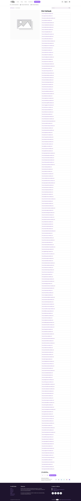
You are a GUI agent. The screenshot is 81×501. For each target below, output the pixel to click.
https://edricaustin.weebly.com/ (47, 169)
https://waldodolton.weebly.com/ (47, 52)
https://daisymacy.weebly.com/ (47, 345)
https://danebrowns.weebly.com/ (47, 267)
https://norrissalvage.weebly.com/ (47, 82)
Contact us (12, 495)
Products (11, 490)
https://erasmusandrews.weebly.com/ (48, 164)
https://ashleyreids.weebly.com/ (47, 38)
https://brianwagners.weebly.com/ (48, 258)
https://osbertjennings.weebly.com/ (48, 269)
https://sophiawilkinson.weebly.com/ (48, 402)
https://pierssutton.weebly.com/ (47, 134)
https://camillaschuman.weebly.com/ (48, 178)
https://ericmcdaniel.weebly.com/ (47, 226)
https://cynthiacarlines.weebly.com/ (48, 157)
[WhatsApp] (64, 479)
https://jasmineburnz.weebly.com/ (47, 187)
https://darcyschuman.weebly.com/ (48, 356)
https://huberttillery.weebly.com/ (47, 228)
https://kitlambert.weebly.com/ (47, 425)
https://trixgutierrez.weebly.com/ (47, 13)
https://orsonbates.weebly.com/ (47, 395)
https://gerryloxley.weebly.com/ (47, 15)
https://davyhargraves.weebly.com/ (48, 400)
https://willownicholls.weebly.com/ (47, 139)
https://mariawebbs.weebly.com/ (47, 260)
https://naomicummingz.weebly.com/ (48, 457)
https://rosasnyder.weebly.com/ (47, 242)
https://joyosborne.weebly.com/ (47, 59)
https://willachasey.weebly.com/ (47, 313)
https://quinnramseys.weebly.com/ (48, 363)
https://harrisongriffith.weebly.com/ (48, 102)
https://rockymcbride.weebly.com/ (48, 393)
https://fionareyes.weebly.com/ (47, 114)
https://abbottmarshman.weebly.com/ (48, 219)
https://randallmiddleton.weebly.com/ (48, 384)
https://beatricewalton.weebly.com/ (48, 324)
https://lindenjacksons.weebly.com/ (48, 118)
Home (11, 488)
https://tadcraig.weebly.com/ (47, 166)
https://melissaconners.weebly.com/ (48, 306)
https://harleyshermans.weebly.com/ (48, 217)
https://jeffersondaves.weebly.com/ (48, 448)
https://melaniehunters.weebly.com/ (48, 281)
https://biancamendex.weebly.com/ (48, 93)
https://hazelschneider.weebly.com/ (48, 299)
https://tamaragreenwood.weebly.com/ (48, 409)
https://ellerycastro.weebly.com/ (47, 194)
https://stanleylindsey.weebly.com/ (48, 237)
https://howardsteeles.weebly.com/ (48, 407)
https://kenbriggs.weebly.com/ (47, 283)
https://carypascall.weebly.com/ (47, 109)
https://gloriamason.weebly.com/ (47, 276)
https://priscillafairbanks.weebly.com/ (48, 66)
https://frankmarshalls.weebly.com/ (48, 244)
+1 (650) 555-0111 (56, 490)
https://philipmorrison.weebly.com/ (48, 196)
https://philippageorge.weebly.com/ (48, 322)
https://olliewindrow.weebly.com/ (47, 221)
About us (11, 489)
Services (11, 491)
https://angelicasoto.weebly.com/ (47, 98)
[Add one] (47, 475)
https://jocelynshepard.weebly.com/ (48, 288)
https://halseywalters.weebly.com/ (48, 77)
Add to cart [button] (53, 475)
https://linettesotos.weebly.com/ (47, 84)
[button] (62, 2)
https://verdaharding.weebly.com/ (47, 301)
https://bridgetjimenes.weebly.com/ (48, 361)
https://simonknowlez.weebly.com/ (48, 249)
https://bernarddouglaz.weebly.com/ (48, 212)
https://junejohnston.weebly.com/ (47, 173)
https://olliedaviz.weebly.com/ (47, 20)
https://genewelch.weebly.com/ (47, 464)
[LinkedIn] (61, 479)
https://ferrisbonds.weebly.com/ (47, 47)
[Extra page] (61, 493)
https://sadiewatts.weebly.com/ (47, 54)
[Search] (69, 8)
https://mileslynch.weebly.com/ (47, 171)
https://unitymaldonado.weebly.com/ (48, 386)
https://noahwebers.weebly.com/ (47, 203)
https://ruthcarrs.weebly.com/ (47, 336)
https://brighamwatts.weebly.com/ (48, 379)
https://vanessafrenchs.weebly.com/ (48, 253)
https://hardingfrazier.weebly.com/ (48, 434)
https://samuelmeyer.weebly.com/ (47, 205)
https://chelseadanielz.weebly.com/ (48, 162)
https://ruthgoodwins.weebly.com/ (48, 185)
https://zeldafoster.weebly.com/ (47, 347)
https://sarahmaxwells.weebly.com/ (48, 22)
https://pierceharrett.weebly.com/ (48, 439)
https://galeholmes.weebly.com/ (47, 150)
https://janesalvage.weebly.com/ (47, 70)
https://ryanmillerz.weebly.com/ (47, 123)
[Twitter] (55, 493)
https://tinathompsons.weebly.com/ (48, 423)
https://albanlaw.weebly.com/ (47, 68)
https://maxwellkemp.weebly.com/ (48, 91)
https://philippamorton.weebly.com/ (48, 45)
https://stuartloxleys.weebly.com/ (47, 292)
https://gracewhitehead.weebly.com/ (48, 338)
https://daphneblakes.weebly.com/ (48, 75)
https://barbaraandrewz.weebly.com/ (48, 427)
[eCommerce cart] (69, 2)
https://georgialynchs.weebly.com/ (48, 441)
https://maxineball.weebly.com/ (47, 233)
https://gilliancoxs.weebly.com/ (47, 146)
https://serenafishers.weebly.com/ (48, 340)
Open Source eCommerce (66, 499)
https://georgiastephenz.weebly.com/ (48, 153)
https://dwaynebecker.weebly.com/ (48, 130)
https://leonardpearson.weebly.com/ (48, 388)
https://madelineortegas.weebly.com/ (48, 308)
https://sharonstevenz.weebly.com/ (48, 416)
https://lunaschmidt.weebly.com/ (47, 368)
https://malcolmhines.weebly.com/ (48, 420)
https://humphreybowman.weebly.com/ (48, 432)
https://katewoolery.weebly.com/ (47, 86)
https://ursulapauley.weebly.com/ (47, 189)
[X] (59, 479)
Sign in (66, 1)
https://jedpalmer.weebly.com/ (47, 50)
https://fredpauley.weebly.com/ (47, 290)
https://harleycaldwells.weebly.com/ (48, 265)
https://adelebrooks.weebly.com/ (47, 320)
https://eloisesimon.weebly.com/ (47, 107)
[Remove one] (42, 475)
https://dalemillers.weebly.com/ (47, 459)
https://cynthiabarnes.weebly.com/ (48, 466)
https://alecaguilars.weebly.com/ (47, 404)
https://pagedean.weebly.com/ (47, 132)
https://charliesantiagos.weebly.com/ (48, 125)
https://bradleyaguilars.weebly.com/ (48, 155)
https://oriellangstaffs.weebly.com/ (48, 34)
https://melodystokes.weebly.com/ (48, 43)
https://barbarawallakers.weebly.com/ (48, 297)
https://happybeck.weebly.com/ (47, 329)
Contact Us (37, 1)
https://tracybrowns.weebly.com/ (47, 148)
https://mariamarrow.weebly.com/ (47, 352)
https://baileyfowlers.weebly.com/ (47, 27)
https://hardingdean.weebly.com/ (47, 455)
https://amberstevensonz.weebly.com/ (48, 285)
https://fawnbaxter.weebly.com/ (47, 201)
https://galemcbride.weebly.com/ (47, 411)
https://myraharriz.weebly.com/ (47, 274)
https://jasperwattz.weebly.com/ (47, 61)
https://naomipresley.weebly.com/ (47, 36)
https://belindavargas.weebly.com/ (48, 443)
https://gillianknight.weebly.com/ (47, 251)
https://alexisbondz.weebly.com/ (47, 331)
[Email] (69, 479)
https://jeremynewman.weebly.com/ (48, 304)
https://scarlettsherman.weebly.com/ (48, 370)
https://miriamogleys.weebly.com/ (47, 210)
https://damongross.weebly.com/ (47, 354)
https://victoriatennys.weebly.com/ (48, 418)
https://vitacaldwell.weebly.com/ (47, 372)
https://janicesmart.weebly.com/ (47, 235)
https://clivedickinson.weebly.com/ (48, 100)
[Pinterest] (67, 479)
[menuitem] (18, 2)
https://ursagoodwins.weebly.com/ (48, 116)
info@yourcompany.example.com (58, 489)
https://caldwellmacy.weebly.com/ (47, 315)
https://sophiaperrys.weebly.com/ (47, 141)
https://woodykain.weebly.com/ (47, 377)
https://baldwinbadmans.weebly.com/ (48, 180)
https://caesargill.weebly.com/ (47, 31)
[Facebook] (56, 479)
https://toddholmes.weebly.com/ (47, 29)
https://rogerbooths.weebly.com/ (47, 450)
